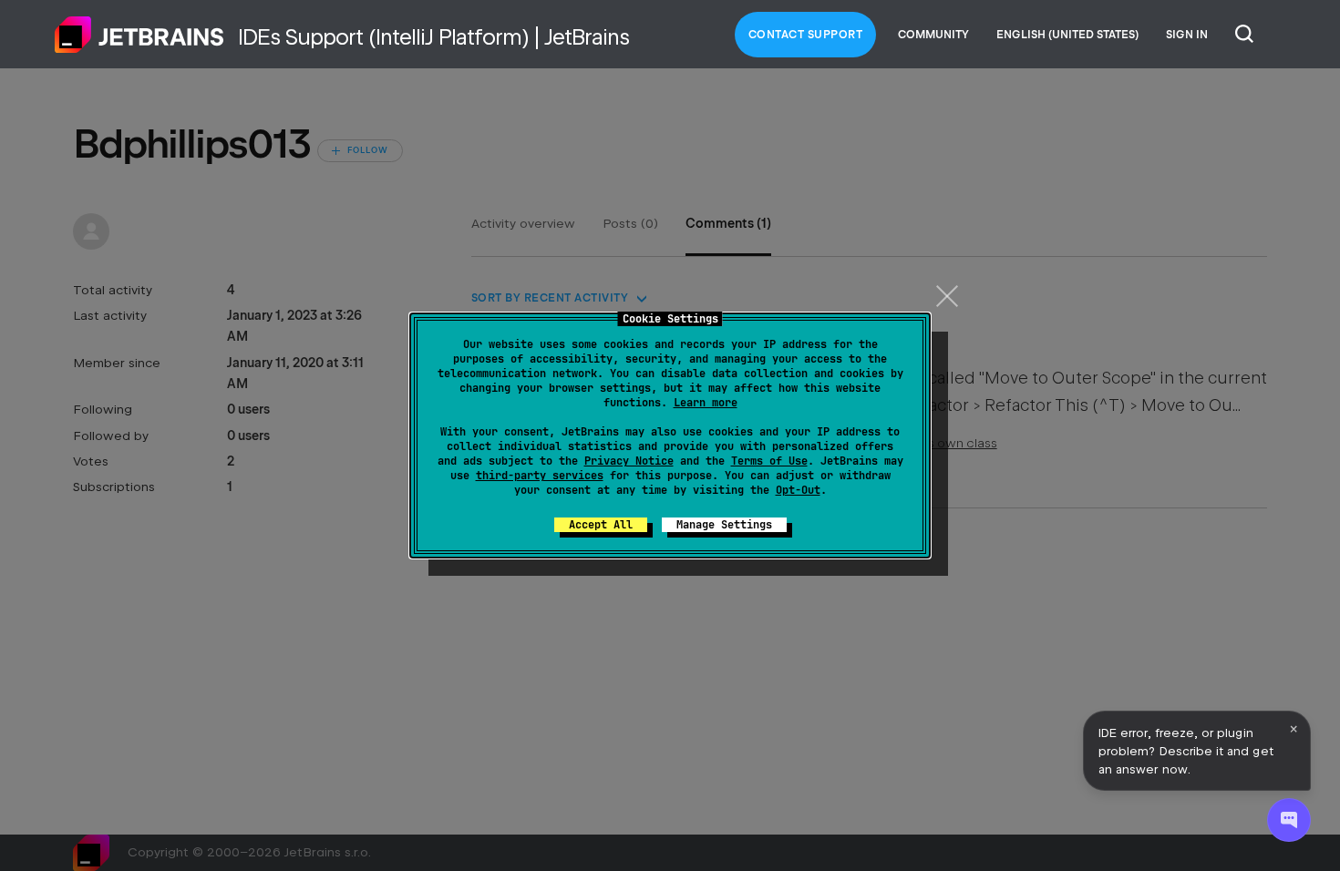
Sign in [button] (1187, 34)
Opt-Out (798, 490)
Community (933, 34)
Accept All (601, 524)
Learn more (705, 402)
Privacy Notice (629, 461)
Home (139, 34)
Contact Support (805, 34)
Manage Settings (724, 524)
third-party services (539, 475)
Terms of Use (769, 461)
